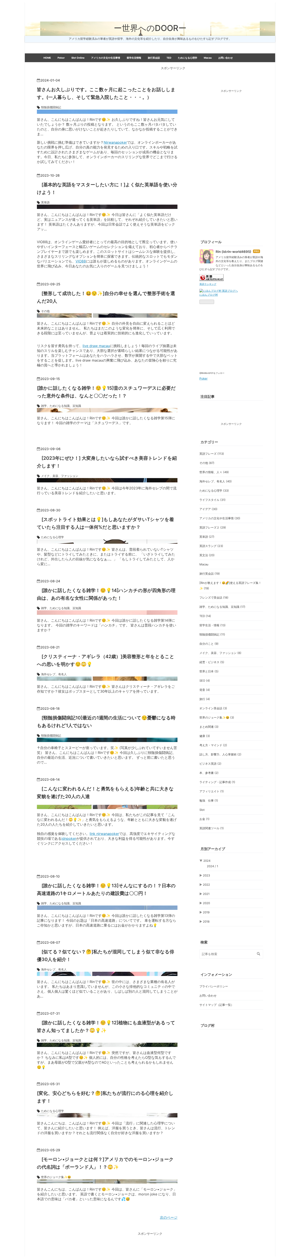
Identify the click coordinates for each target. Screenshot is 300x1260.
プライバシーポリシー (55, 66)
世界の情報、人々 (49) (214, 472)
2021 (206, 894)
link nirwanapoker (104, 833)
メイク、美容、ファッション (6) (220, 653)
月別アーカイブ (213, 849)
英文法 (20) (207, 555)
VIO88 (81, 261)
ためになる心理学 (187, 57)
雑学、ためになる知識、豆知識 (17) (222, 606)
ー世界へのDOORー (150, 28)
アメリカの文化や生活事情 (105, 57)
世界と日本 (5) (209, 671)
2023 (206, 875)
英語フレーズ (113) (211, 453)
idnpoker (68, 838)
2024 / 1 (212, 866)
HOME (47, 57)
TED (168, 57)
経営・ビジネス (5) (211, 662)
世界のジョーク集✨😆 (56, 1177)
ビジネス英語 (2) (210, 763)
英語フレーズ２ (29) (212, 527)
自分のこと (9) (209, 643)
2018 (206, 921)
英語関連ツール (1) (211, 828)
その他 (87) (206, 463)
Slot (202, 809)
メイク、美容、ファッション (59, 476)
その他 (45, 311)
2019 (206, 912)
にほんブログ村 (208, 294)
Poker (61, 57)
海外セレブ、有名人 (54, 674)
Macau (208, 57)
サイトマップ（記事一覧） (216, 1005)
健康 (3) (204, 736)
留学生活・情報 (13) (212, 625)
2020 (206, 903)
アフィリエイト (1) (211, 791)
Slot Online (78, 57)
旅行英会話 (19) (209, 573)
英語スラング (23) (211, 546)
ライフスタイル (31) (212, 499)
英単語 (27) (206, 536)
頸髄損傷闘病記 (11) (212, 634)
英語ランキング (207, 284)
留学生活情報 (134, 57)
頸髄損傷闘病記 (51, 107)
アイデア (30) (208, 509)
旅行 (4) (204, 699)
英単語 (45, 202)
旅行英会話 (154, 57)
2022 (206, 884)
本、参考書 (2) (209, 773)
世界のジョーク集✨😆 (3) (216, 717)
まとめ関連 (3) (209, 726)
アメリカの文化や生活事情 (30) (219, 518)
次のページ (168, 1217)
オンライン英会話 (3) (213, 708)
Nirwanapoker (115, 142)
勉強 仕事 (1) (208, 800)
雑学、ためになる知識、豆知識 (61, 405)
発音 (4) (204, 690)
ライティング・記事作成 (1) (217, 782)
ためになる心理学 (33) (214, 490)
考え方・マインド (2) (213, 745)
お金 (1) (204, 819)
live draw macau (96, 346)
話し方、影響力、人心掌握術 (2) (220, 754)
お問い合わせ (225, 57)
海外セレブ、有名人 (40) (215, 481)
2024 (206, 860)
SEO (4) (204, 680)
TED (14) (205, 616)
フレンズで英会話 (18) (213, 597)
